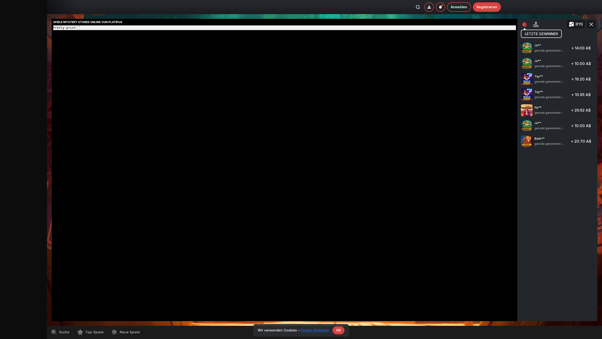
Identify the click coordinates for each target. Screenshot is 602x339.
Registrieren (487, 7)
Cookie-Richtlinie (315, 330)
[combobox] (440, 7)
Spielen (557, 50)
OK (338, 330)
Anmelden (459, 7)
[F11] (579, 24)
